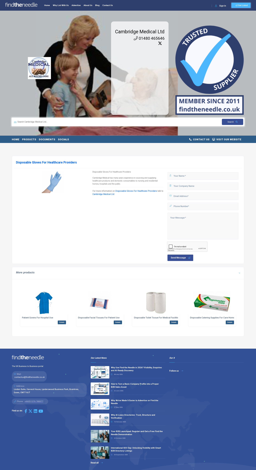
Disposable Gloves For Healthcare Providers (136, 191)
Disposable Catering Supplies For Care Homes (213, 317)
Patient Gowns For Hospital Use (37, 317)
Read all (95, 462)
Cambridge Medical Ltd (140, 32)
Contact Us (107, 5)
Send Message (178, 257)
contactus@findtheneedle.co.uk (29, 377)
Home (47, 5)
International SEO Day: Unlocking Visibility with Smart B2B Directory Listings (136, 449)
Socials (63, 139)
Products (29, 139)
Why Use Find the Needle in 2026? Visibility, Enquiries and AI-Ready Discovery (136, 369)
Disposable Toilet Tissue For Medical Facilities (157, 317)
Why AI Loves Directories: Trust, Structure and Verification (133, 416)
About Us (88, 5)
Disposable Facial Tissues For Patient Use (98, 317)
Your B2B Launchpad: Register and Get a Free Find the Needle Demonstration (137, 433)
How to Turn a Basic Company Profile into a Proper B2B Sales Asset (135, 385)
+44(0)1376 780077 (34, 401)
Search (231, 122)
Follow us (174, 371)
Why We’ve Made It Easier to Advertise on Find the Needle (134, 402)
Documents (47, 139)
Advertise (76, 5)
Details (61, 322)
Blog (97, 5)
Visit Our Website (228, 139)
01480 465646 (151, 38)
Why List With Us (61, 5)
